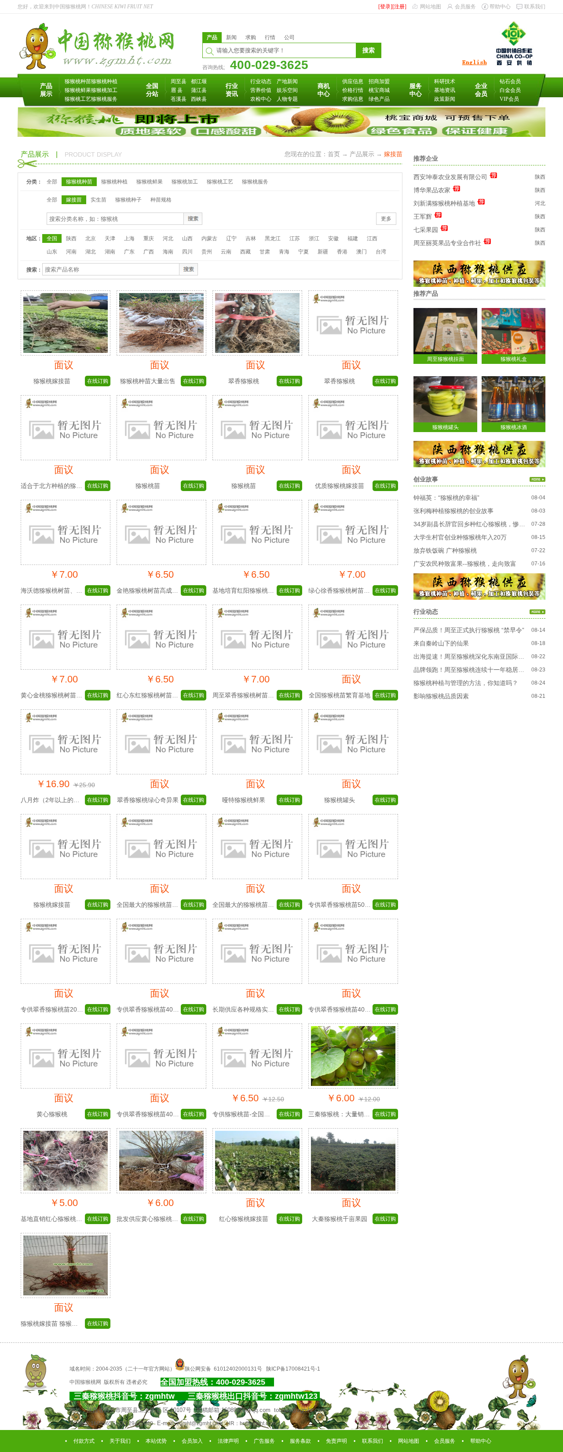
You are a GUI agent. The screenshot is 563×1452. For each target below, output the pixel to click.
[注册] (399, 7)
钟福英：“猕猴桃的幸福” (446, 497)
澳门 (361, 252)
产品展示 (362, 154)
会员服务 (465, 7)
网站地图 (430, 7)
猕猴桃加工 (104, 90)
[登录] (385, 7)
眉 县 (177, 90)
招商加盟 (379, 81)
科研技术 (444, 81)
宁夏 (303, 252)
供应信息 (352, 81)
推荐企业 (425, 158)
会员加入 (192, 1441)
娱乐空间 (287, 90)
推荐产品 (425, 293)
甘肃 (265, 252)
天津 (110, 238)
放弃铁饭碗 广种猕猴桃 (445, 550)
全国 (52, 238)
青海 (284, 252)
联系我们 (534, 7)
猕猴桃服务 (104, 99)
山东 (52, 252)
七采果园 (425, 229)
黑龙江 (273, 238)
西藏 (245, 252)
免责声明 (336, 1441)
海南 (168, 252)
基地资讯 (444, 90)
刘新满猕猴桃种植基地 (444, 203)
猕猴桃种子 (128, 200)
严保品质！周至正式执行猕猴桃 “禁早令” (468, 630)
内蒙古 (209, 238)
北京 (90, 238)
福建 (352, 238)
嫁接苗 (74, 200)
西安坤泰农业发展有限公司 (450, 176)
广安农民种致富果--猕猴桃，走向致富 (464, 563)
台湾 (381, 252)
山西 (187, 238)
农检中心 (260, 99)
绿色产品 (379, 99)
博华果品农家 (431, 190)
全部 (52, 182)
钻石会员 (510, 81)
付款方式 (84, 1441)
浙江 (314, 238)
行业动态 (260, 81)
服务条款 (300, 1441)
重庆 (148, 238)
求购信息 (352, 99)
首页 (334, 154)
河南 (71, 252)
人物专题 (287, 99)
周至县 (178, 81)
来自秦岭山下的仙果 (441, 643)
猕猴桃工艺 (78, 99)
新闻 (231, 37)
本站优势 (156, 1441)
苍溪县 (178, 99)
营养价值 (260, 90)
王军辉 (422, 216)
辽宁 (231, 238)
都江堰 (199, 81)
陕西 (71, 238)
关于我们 (120, 1441)
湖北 (90, 252)
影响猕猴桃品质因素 (441, 696)
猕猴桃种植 (104, 81)
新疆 (323, 252)
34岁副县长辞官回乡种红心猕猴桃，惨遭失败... (470, 524)
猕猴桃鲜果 (78, 90)
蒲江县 (199, 90)
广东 (129, 252)
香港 (342, 252)
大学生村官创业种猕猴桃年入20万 (460, 537)
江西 (372, 238)
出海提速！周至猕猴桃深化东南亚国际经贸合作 (470, 656)
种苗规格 (161, 200)
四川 (187, 252)
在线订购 (97, 381)
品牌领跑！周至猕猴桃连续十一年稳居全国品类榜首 (470, 669)
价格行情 (352, 90)
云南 (226, 252)
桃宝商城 (379, 90)
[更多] (537, 479)
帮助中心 (500, 7)
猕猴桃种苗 (78, 81)
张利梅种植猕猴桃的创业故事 (453, 510)
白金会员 (510, 90)
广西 (148, 252)
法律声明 (228, 1441)
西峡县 (199, 99)
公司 (289, 37)
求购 (250, 37)
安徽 (333, 238)
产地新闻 (287, 81)
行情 (270, 37)
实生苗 (98, 200)
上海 (129, 238)
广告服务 (264, 1441)
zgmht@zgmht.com (200, 1423)
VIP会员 (509, 99)
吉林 (250, 238)
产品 (212, 37)
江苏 (294, 238)
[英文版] (474, 65)
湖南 (110, 252)
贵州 (206, 252)
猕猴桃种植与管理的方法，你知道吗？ (465, 682)
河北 (168, 238)
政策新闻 (444, 99)
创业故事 (425, 479)
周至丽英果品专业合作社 (447, 242)
